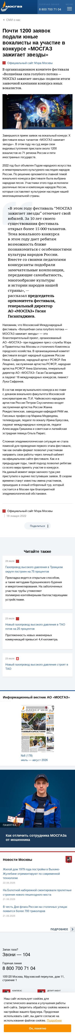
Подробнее (54, 1020)
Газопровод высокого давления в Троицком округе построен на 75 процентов (34, 569)
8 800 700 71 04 (50, 9)
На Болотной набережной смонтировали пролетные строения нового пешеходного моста (37, 892)
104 (26, 954)
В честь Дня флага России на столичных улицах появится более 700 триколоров (35, 909)
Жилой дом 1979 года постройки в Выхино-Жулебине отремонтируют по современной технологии (31, 873)
